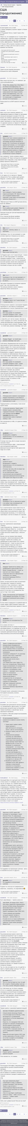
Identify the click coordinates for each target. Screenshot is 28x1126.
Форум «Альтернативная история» (12, 2)
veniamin (2, 110)
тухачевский (4, 25)
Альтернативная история (12, 1121)
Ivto (1, 133)
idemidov (3, 247)
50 (19, 20)
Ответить (4, 17)
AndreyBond (3, 778)
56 (24, 20)
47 (12, 20)
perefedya (3, 272)
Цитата (25, 62)
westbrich (3, 333)
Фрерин (2, 67)
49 (17, 20)
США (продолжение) (7, 6)
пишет (10, 136)
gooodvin (3, 78)
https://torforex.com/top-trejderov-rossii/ (11, 802)
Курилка (19, 5)
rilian (1, 430)
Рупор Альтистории (9, 5)
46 (9, 20)
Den (1, 173)
